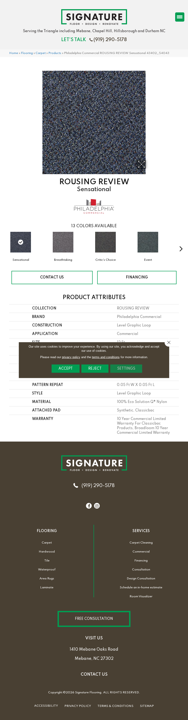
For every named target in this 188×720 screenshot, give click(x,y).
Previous (6, 241)
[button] (94, 619)
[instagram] (97, 506)
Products (54, 53)
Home (13, 53)
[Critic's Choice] (105, 244)
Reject (95, 369)
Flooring (27, 53)
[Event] (147, 244)
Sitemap (147, 706)
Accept (65, 369)
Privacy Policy (77, 706)
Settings (126, 369)
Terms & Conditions (115, 706)
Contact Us (52, 277)
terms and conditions (106, 357)
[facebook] (89, 506)
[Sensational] (20, 242)
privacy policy (71, 357)
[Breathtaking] (63, 244)
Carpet (41, 53)
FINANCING (137, 277)
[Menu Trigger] (179, 17)
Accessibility (46, 705)
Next (181, 241)
